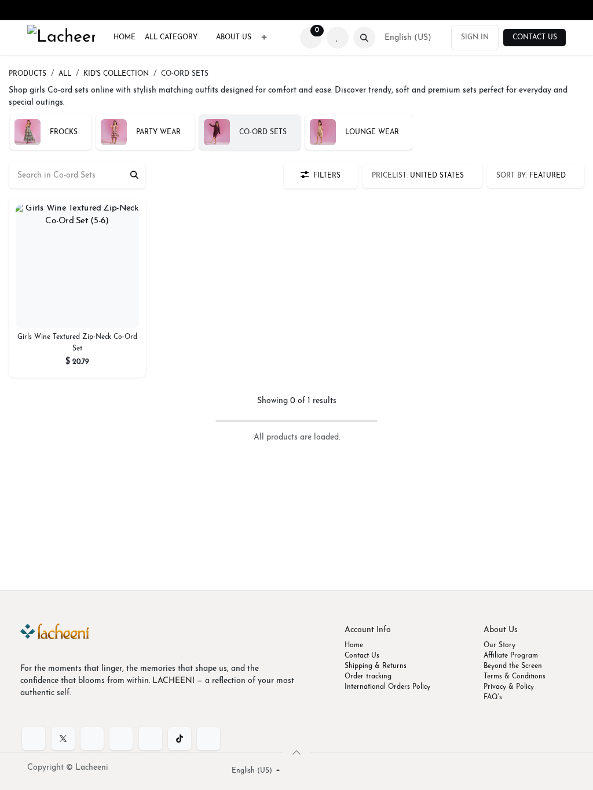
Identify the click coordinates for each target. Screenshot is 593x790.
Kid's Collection (116, 74)
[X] (63, 738)
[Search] (134, 176)
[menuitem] (124, 37)
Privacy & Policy (509, 687)
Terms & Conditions (515, 676)
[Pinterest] (208, 738)
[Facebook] (33, 738)
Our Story (499, 645)
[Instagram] (150, 738)
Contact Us (535, 37)
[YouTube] (121, 738)
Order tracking (368, 676)
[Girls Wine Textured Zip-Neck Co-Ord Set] (77, 266)
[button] (364, 38)
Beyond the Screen (513, 666)
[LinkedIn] (92, 738)
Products (27, 74)
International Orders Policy (387, 687)
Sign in (475, 37)
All (64, 74)
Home (354, 645)
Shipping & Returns (376, 666)
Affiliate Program (511, 655)
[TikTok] (179, 738)
